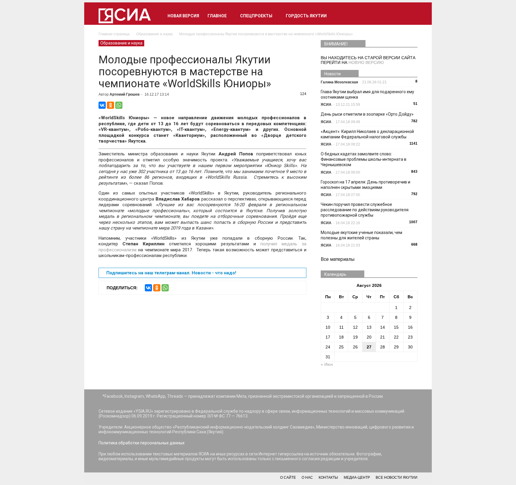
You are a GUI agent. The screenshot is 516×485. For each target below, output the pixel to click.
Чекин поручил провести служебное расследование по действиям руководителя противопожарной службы (364, 210)
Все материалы (338, 259)
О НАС (307, 477)
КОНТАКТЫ (328, 477)
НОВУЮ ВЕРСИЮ (366, 62)
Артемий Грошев (124, 94)
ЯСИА (326, 104)
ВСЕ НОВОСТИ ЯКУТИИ (396, 477)
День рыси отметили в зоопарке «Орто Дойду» (367, 114)
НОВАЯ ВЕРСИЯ (183, 15)
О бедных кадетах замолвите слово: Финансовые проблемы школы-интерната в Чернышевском (363, 159)
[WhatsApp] (118, 105)
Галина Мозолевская (339, 82)
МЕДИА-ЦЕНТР (357, 477)
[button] (410, 16)
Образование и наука (121, 43)
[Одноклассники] (110, 105)
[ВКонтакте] (102, 105)
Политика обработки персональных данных (142, 442)
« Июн (327, 364)
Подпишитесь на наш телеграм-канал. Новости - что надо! (171, 273)
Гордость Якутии (306, 15)
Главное (217, 15)
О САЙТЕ (288, 477)
